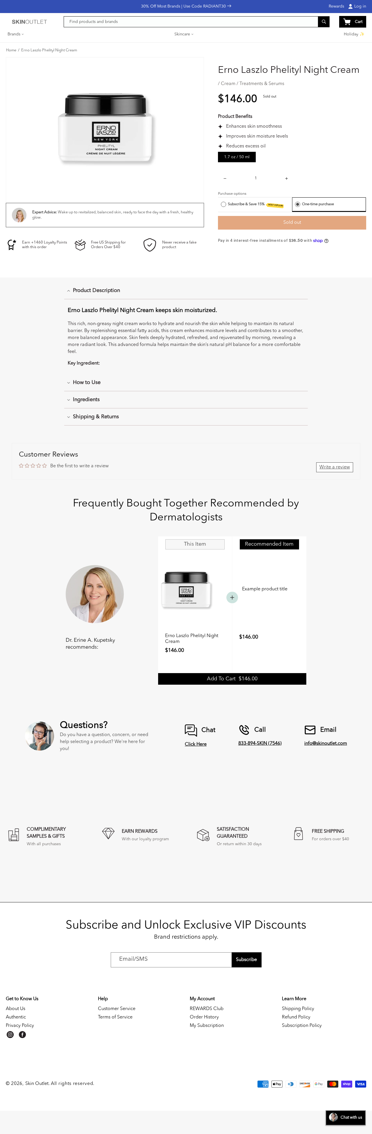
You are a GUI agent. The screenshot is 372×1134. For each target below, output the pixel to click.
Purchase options (232, 194)
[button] (16, 34)
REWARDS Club (206, 1009)
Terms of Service (115, 1017)
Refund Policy (296, 1017)
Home (11, 50)
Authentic (16, 1017)
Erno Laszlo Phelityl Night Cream (49, 50)
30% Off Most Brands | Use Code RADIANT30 (184, 6)
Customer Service (116, 1009)
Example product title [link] (264, 589)
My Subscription (207, 1025)
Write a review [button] (334, 467)
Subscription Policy (302, 1025)
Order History (204, 1017)
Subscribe (246, 960)
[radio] (223, 204)
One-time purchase (318, 204)
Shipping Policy (298, 1009)
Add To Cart (232, 679)
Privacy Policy (20, 1025)
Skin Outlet (37, 1083)
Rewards (336, 6)
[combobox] (197, 21)
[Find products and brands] (324, 21)
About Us (15, 1009)
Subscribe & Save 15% (255, 204)
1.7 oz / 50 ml (237, 157)
